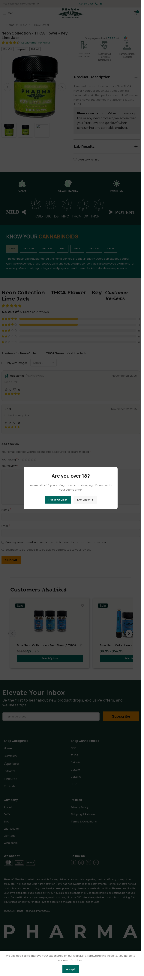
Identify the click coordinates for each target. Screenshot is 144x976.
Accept (70, 969)
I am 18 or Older (57, 499)
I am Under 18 (85, 499)
